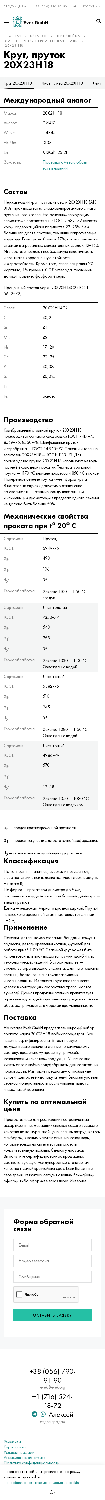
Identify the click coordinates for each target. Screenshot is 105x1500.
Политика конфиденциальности (31, 1463)
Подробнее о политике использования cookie (41, 1482)
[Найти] (98, 21)
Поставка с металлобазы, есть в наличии (66, 165)
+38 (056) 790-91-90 (50, 6)
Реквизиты (12, 1442)
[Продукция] (7, 21)
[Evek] (30, 21)
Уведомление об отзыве (24, 1457)
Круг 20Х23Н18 (18, 83)
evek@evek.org (52, 1387)
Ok (52, 1492)
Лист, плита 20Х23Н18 (62, 83)
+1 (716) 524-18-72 (52, 1401)
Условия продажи (19, 1452)
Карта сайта (15, 1447)
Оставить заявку (52, 1315)
